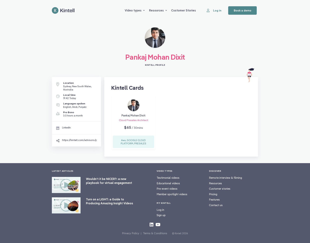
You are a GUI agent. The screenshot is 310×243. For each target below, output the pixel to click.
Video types (133, 10)
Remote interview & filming (225, 177)
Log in (160, 209)
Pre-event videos (167, 188)
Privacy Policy (130, 233)
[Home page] (63, 10)
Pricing (213, 194)
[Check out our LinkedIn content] (151, 224)
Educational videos (168, 183)
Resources (156, 10)
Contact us (216, 205)
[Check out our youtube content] (158, 224)
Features (214, 199)
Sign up (161, 215)
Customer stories (219, 188)
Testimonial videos (168, 177)
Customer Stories (183, 10)
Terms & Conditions (155, 233)
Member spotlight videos (172, 194)
